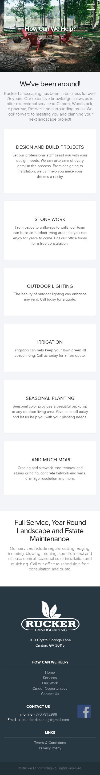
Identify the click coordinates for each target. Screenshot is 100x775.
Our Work (50, 683)
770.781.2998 (46, 714)
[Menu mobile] (91, 8)
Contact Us (50, 694)
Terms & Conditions (50, 743)
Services (50, 678)
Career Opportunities (50, 688)
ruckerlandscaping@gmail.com (44, 720)
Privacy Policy (50, 748)
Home (50, 672)
